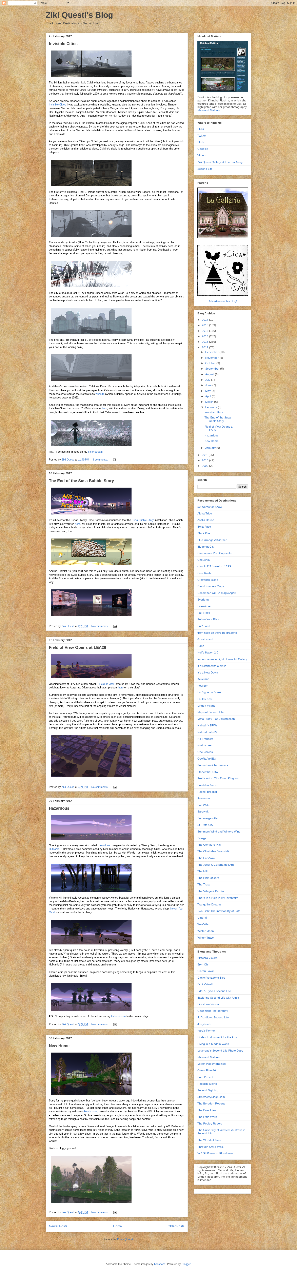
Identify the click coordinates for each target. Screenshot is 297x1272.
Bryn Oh (202, 964)
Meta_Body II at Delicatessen (216, 718)
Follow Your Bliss (208, 619)
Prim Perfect (205, 1077)
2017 (205, 319)
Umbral (202, 917)
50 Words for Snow (209, 506)
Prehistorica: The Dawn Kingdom (218, 778)
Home (117, 1226)
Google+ (202, 148)
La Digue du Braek (209, 692)
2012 (205, 347)
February (211, 407)
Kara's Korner (206, 1030)
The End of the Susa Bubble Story (81, 480)
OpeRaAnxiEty (206, 758)
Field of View (106, 683)
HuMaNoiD (55, 848)
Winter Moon (205, 931)
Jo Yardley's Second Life (213, 1017)
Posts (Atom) (125, 1239)
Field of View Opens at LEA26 (77, 647)
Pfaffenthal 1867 (207, 772)
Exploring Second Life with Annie (218, 997)
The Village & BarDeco (211, 891)
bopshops (159, 1264)
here (104, 408)
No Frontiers (205, 738)
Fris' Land (203, 626)
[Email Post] (114, 459)
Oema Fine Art (206, 1070)
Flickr (200, 129)
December (212, 352)
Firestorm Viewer (208, 1004)
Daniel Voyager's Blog (211, 977)
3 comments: (101, 459)
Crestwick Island (207, 579)
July (208, 379)
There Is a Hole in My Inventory (217, 897)
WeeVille (203, 924)
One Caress (205, 752)
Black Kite (203, 533)
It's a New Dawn (207, 672)
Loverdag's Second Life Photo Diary (220, 1050)
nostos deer (205, 745)
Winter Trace (205, 937)
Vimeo (201, 155)
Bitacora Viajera (207, 957)
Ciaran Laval (205, 971)
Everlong (203, 599)
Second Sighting (207, 1090)
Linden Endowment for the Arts (217, 1037)
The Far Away (206, 858)
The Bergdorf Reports (211, 1103)
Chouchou (204, 559)
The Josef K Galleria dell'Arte (216, 864)
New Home (59, 1045)
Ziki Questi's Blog (79, 15)
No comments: (100, 626)
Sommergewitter (207, 818)
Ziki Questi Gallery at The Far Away (220, 162)
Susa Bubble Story (143, 520)
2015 (205, 330)
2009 (205, 465)
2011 (205, 454)
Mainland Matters (208, 110)
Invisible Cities (63, 43)
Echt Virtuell (205, 984)
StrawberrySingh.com (211, 1096)
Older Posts (176, 1226)
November (212, 357)
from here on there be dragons (217, 632)
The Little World (207, 1116)
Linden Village (206, 705)
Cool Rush (204, 573)
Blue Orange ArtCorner (212, 540)
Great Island (205, 639)
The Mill (202, 871)
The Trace (204, 884)
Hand (200, 645)
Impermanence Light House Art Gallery (222, 659)
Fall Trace (203, 612)
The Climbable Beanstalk (213, 851)
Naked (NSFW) (207, 725)
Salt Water (204, 805)
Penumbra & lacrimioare (212, 765)
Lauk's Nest (204, 699)
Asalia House (205, 520)
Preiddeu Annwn (207, 785)
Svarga (201, 838)
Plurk (200, 142)
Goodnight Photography (212, 1010)
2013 (205, 341)
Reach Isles (90, 1111)
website (100, 393)
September (212, 368)
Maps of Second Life (210, 712)
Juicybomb (204, 1024)
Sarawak (203, 811)
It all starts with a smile (211, 665)
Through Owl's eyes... (211, 1146)
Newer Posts (58, 1226)
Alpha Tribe (204, 513)
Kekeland (203, 679)
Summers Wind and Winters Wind (218, 831)
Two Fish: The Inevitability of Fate (218, 911)
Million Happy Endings (211, 1063)
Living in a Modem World (213, 1043)
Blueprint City (205, 546)
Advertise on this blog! (223, 301)
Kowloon (202, 685)
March (209, 401)
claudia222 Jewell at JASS (214, 566)
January (210, 447)
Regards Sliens (207, 1083)
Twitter (201, 135)
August (210, 374)
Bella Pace (204, 526)
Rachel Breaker (207, 791)
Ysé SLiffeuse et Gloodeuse (215, 1153)
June (208, 385)
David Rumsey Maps (210, 586)
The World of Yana (209, 1140)
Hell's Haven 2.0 (207, 652)
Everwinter (204, 606)
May (208, 390)
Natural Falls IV (207, 732)
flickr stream (95, 451)
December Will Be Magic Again (217, 592)
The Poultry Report (209, 1123)
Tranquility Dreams (209, 904)
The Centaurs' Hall (209, 844)
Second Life (205, 168)
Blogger (186, 1264)
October (210, 363)
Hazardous (59, 808)
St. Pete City (205, 824)
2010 (205, 460)
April (208, 396)
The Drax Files (206, 1110)
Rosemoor (204, 798)
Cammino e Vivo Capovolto (214, 553)
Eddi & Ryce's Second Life (214, 991)
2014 (205, 336)
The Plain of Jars (208, 877)
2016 (205, 325)
